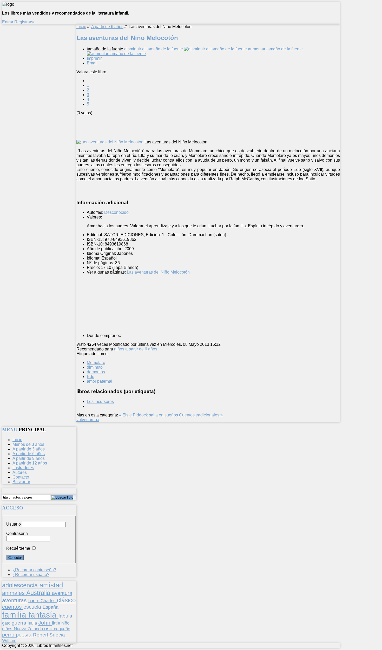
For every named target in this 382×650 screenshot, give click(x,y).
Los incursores (100, 401)
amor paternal (99, 381)
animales (14, 593)
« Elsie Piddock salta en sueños (149, 415)
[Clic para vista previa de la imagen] (110, 142)
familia (15, 614)
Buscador (21, 482)
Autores (19, 472)
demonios (96, 372)
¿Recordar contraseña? (34, 570)
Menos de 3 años (28, 444)
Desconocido (116, 212)
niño (65, 623)
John (45, 623)
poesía (24, 635)
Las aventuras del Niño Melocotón (158, 272)
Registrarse (25, 22)
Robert (41, 635)
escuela (33, 607)
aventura (62, 593)
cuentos (12, 607)
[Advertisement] (171, 127)
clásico (66, 599)
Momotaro (96, 362)
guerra (20, 623)
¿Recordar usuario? (30, 574)
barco (34, 600)
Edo (90, 376)
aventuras (15, 600)
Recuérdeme (18, 548)
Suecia (57, 635)
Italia (33, 623)
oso (49, 628)
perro (9, 635)
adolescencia (20, 585)
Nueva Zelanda (29, 628)
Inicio (81, 26)
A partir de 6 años (107, 26)
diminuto (95, 367)
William (9, 640)
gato (7, 623)
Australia (39, 592)
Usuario (13, 524)
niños (8, 628)
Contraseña (17, 533)
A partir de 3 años (28, 449)
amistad (51, 585)
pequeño (62, 628)
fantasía (43, 615)
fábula (65, 616)
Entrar (8, 22)
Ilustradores (23, 468)
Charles (49, 600)
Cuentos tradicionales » (201, 415)
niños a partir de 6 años (135, 349)
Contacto (20, 477)
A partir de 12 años (29, 463)
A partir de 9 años (28, 458)
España (50, 607)
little (56, 623)
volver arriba (87, 419)
